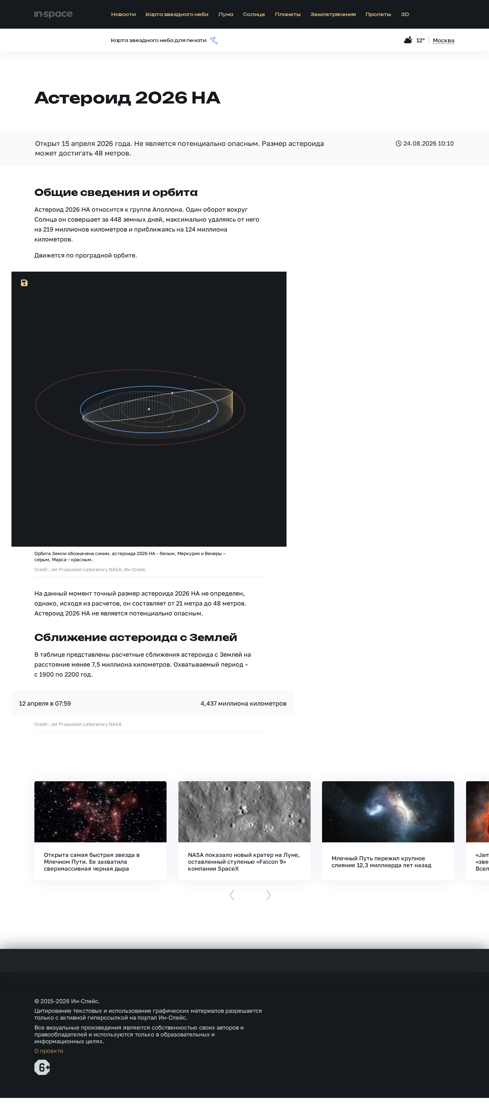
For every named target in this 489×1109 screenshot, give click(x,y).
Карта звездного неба (177, 14)
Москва (444, 40)
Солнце (254, 14)
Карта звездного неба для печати (158, 40)
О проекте (48, 1050)
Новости (123, 14)
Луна (225, 14)
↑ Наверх (456, 1088)
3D (405, 14)
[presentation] (232, 896)
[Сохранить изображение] (24, 283)
